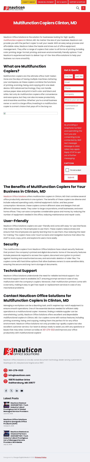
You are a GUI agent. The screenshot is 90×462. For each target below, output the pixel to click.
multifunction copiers (13, 40)
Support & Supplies (77, 2)
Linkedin (17, 390)
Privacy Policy (40, 457)
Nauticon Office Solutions (15, 196)
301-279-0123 (49, 329)
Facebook (6, 390)
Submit (71, 177)
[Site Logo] (14, 8)
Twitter (11, 390)
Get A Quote (62, 2)
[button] (78, 8)
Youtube (21, 390)
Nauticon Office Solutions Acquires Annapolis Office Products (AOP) (15, 421)
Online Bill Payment (46, 2)
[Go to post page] (6, 405)
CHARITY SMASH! (28, 2)
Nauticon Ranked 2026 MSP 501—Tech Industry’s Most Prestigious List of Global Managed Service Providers (16, 407)
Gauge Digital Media (21, 457)
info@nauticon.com (19, 375)
